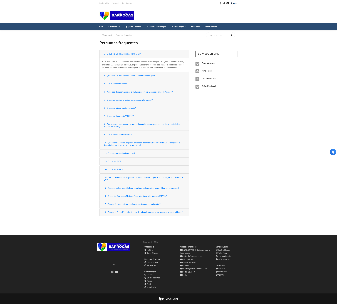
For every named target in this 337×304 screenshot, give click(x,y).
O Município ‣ (114, 27)
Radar (184, 275)
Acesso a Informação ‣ (157, 27)
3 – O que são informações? (116, 84)
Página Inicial (107, 35)
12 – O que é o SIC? (112, 161)
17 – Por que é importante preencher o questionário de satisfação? (132, 204)
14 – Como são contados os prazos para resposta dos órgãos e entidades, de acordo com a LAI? (143, 178)
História (150, 250)
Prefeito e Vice (152, 262)
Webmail (116, 3)
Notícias (150, 275)
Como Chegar (152, 253)
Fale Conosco (127, 3)
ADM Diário (222, 272)
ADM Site (221, 275)
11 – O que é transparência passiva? (119, 153)
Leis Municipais (209, 78)
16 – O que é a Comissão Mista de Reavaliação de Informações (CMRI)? (135, 196)
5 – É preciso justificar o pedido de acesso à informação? (128, 100)
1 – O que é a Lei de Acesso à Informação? (122, 54)
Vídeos (149, 281)
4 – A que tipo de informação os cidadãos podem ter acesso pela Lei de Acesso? (138, 92)
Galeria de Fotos (153, 278)
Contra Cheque (208, 63)
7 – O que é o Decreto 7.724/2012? (119, 116)
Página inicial (104, 3)
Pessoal (185, 266)
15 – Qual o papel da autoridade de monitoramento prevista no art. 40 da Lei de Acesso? (141, 188)
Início (100, 27)
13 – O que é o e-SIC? (113, 169)
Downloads (195, 27)
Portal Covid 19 (188, 272)
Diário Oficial (187, 259)
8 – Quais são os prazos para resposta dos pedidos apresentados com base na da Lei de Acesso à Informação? (142, 125)
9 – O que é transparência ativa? (118, 135)
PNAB (149, 284)
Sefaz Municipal (209, 86)
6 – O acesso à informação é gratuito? (120, 108)
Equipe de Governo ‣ (133, 27)
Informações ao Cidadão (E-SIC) (195, 269)
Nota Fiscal (207, 71)
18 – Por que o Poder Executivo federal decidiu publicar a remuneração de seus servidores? (143, 212)
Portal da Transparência (192, 256)
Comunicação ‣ (179, 27)
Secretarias (151, 265)
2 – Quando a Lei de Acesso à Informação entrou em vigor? (129, 76)
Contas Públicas (189, 262)
